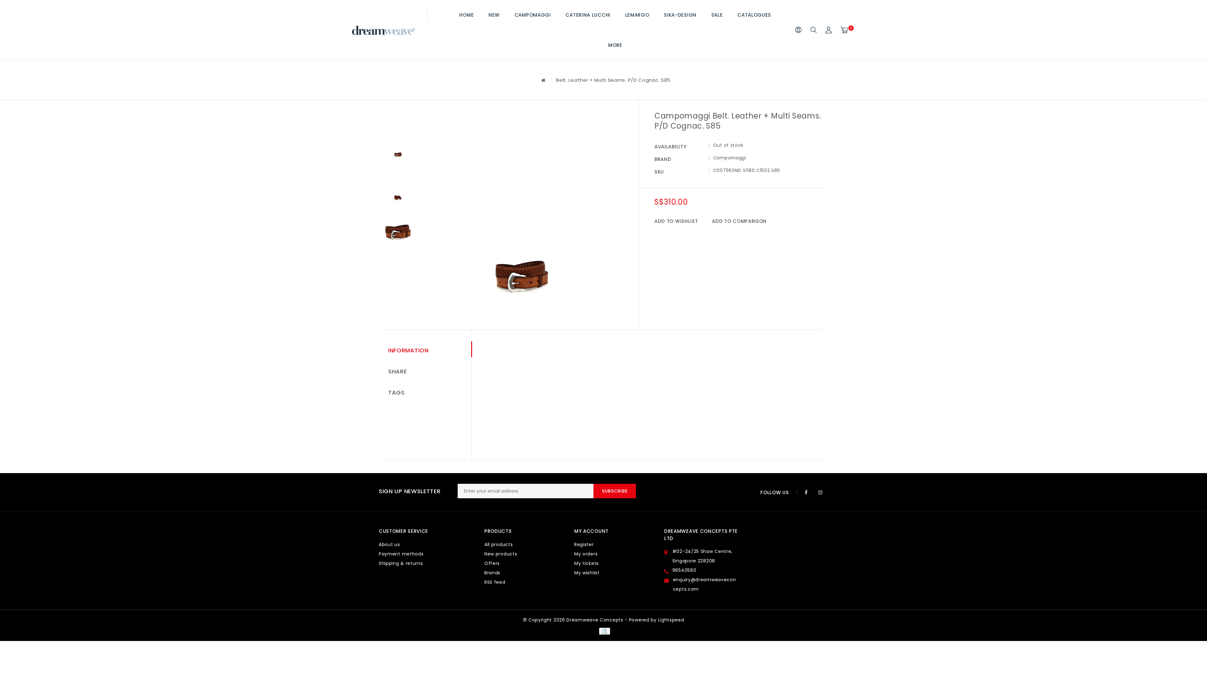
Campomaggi (533, 15)
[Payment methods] (603, 631)
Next (397, 260)
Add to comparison (739, 221)
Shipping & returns (401, 563)
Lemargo (637, 15)
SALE (717, 15)
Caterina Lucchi (587, 15)
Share (397, 371)
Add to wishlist (676, 221)
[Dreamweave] (383, 30)
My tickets (586, 563)
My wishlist (587, 573)
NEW (494, 15)
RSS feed (494, 582)
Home (466, 15)
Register (584, 544)
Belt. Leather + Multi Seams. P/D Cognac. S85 (613, 80)
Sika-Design (680, 15)
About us (389, 544)
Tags (396, 392)
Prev (397, 117)
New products (500, 554)
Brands (492, 573)
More (615, 45)
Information (408, 350)
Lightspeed (671, 620)
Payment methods (401, 554)
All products (498, 544)
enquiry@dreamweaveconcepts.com (704, 584)
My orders (586, 554)
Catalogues (754, 15)
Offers (492, 563)
